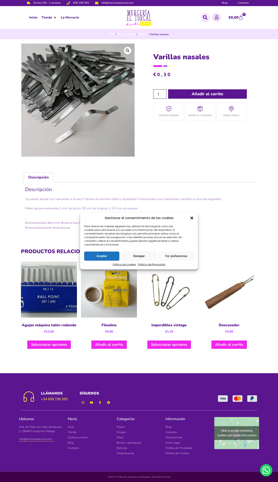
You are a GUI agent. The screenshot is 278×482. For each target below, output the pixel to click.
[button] (192, 218)
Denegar (139, 256)
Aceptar (101, 256)
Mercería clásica (126, 34)
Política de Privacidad (151, 264)
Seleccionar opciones (49, 344)
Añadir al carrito (207, 94)
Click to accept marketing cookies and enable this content (237, 433)
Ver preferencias (176, 256)
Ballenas (143, 34)
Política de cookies (124, 264)
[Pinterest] (108, 402)
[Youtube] (91, 402)
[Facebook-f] (100, 402)
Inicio (112, 34)
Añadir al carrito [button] (109, 344)
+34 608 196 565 (54, 399)
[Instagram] (83, 402)
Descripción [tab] (38, 177)
